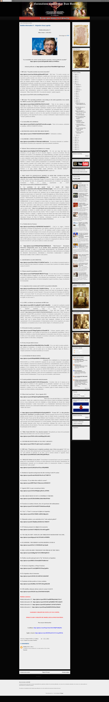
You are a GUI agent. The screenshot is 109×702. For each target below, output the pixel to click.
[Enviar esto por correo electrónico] (43, 638)
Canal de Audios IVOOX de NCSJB (80, 171)
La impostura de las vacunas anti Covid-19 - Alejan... (80, 125)
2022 (76, 81)
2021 (76, 83)
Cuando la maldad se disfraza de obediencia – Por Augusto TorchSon (83, 213)
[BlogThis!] (44, 638)
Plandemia (35, 640)
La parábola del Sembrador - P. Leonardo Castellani (79, 121)
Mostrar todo (87, 388)
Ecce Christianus (78, 370)
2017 (76, 142)
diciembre (78, 84)
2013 (76, 149)
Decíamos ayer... (78, 364)
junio (77, 94)
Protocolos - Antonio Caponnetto (79, 132)
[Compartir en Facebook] (47, 638)
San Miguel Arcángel (79, 359)
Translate (82, 396)
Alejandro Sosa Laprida (28, 640)
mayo (77, 96)
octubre (77, 88)
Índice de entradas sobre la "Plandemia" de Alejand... (80, 117)
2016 (76, 144)
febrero (77, 101)
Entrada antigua (65, 672)
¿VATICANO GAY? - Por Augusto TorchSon (83, 185)
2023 (76, 79)
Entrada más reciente (25, 672)
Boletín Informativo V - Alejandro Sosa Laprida (80, 111)
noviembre (78, 86)
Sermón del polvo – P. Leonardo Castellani (79, 114)
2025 (76, 76)
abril (77, 98)
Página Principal (46, 672)
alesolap (25, 646)
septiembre (78, 89)
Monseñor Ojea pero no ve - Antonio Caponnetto (80, 108)
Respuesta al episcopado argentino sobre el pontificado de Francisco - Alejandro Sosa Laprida (83, 245)
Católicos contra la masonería (81, 379)
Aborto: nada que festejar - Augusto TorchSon (83, 255)
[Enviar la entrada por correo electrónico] (41, 638)
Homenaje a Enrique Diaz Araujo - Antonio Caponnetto (80, 129)
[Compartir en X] (46, 638)
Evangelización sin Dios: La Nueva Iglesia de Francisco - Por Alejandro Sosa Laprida (83, 195)
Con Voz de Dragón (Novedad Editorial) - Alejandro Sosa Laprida (83, 274)
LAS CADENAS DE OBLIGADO (81, 376)
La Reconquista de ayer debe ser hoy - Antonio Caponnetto (83, 264)
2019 (76, 139)
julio (77, 93)
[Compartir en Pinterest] (48, 638)
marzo (77, 100)
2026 (76, 74)
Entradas (77, 350)
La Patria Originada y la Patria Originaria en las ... (80, 104)
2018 (76, 140)
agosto (77, 91)
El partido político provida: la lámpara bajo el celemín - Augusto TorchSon (83, 205)
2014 (76, 147)
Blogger (61, 693)
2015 (76, 145)
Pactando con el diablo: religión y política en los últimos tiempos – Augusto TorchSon (83, 224)
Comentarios (77, 352)
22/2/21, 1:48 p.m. (30, 646)
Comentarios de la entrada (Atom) (47, 676)
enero (77, 135)
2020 (76, 137)
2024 (76, 77)
